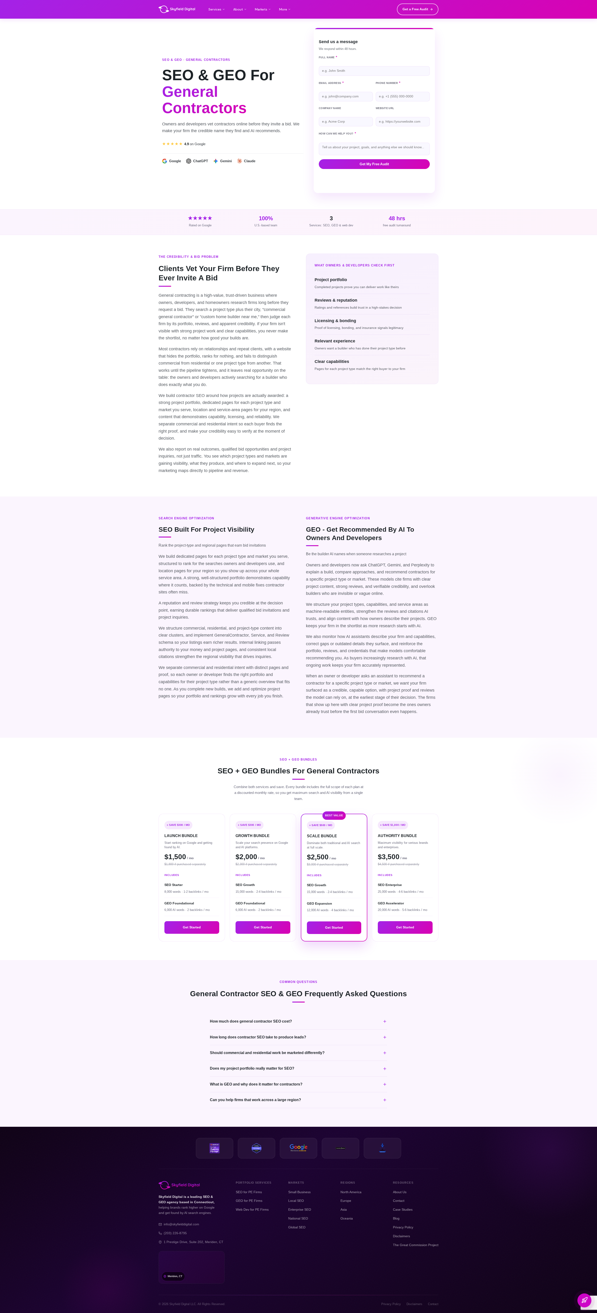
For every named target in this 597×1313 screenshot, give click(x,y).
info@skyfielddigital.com (181, 1224)
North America (350, 1192)
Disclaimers (401, 1236)
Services (214, 9)
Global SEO (296, 1227)
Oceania (346, 1218)
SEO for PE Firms (249, 1192)
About (238, 9)
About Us (399, 1192)
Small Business (299, 1192)
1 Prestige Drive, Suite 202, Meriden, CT (193, 1242)
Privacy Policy (403, 1227)
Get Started (192, 927)
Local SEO (296, 1201)
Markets (261, 9)
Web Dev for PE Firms (252, 1209)
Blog (396, 1218)
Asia (343, 1209)
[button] (298, 1021)
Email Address (331, 83)
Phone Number (388, 83)
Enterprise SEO (299, 1209)
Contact (398, 1201)
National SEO (298, 1218)
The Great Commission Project (415, 1245)
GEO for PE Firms (249, 1201)
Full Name (328, 57)
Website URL (385, 108)
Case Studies (403, 1209)
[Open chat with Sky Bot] (584, 1300)
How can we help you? (337, 133)
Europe (345, 1201)
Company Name (330, 108)
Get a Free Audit (415, 9)
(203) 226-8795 (175, 1233)
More (283, 9)
